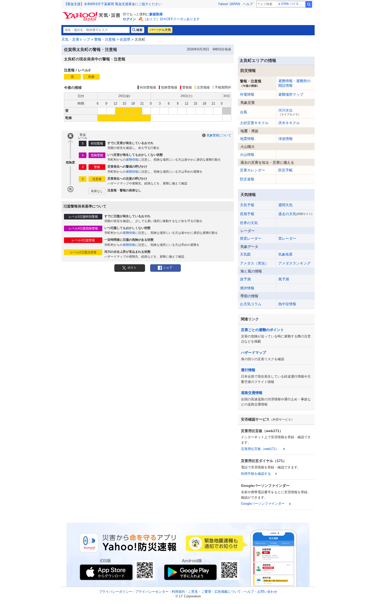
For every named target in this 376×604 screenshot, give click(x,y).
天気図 (245, 254)
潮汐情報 (247, 288)
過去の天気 (295, 214)
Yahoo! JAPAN (229, 4)
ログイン (129, 19)
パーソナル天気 (160, 30)
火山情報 (247, 154)
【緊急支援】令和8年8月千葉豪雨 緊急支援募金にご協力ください (113, 4)
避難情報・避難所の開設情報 (294, 83)
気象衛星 (285, 254)
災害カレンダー (252, 170)
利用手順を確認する (256, 474)
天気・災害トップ (75, 39)
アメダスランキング (294, 263)
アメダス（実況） (254, 263)
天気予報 (247, 205)
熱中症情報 (287, 304)
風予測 (283, 279)
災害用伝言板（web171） (260, 449)
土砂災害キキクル (254, 123)
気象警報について (219, 135)
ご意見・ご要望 (199, 592)
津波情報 (285, 139)
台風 (243, 112)
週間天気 (285, 205)
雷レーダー (287, 238)
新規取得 (156, 14)
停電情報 (247, 94)
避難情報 (132, 159)
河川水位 (289, 112)
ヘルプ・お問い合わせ (260, 592)
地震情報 (247, 139)
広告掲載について (227, 592)
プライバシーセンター (152, 592)
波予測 (245, 279)
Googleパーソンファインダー (263, 504)
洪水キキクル (289, 123)
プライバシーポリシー (115, 592)
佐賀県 (125, 39)
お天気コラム (250, 304)
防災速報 (247, 179)
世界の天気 (249, 223)
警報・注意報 (105, 39)
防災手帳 (285, 170)
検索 (308, 4)
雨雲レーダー (250, 238)
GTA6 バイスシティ (293, 4)
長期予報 (247, 214)
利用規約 (178, 592)
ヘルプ (248, 4)
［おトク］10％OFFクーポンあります (171, 19)
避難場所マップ (290, 94)
